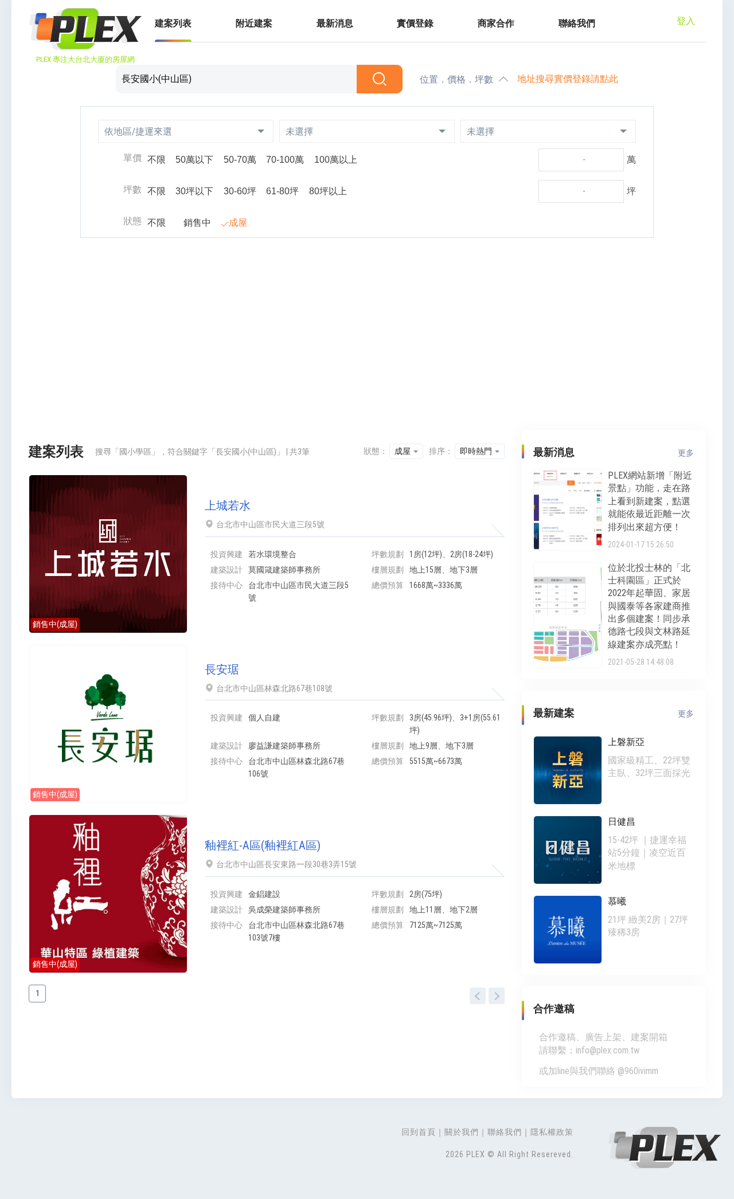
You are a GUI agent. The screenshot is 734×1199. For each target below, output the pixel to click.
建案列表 (173, 23)
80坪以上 (328, 191)
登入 (686, 20)
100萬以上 (335, 159)
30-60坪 (240, 191)
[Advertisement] (367, 335)
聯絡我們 (577, 23)
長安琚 (222, 669)
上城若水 (228, 505)
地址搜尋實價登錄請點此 (567, 78)
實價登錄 (415, 23)
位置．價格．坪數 (456, 79)
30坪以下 (194, 191)
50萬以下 (194, 159)
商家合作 (496, 23)
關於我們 (461, 1132)
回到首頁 (418, 1132)
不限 (156, 159)
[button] (186, 131)
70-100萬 (285, 159)
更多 (686, 452)
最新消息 (335, 23)
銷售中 (197, 223)
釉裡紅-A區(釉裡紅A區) (263, 845)
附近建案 (254, 23)
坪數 (132, 189)
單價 (132, 157)
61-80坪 (282, 191)
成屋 (238, 223)
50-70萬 (240, 159)
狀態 (132, 220)
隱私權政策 (551, 1132)
